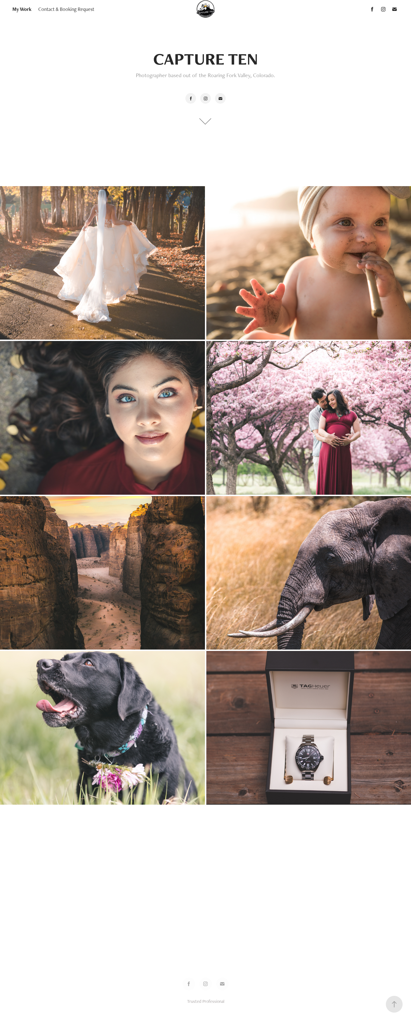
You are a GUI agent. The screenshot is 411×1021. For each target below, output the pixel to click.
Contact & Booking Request (66, 9)
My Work (22, 9)
